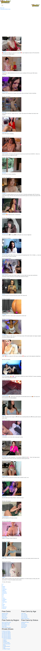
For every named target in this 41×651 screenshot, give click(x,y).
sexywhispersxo (5, 516)
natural (3, 587)
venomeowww (5, 91)
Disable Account (6, 646)
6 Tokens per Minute (6, 631)
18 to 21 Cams (24, 614)
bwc (3, 594)
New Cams (23, 627)
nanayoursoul (5, 455)
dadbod (3, 590)
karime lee (4, 375)
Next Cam (2, 7)
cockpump (4, 599)
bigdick (3, 586)
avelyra (3, 577)
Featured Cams (5, 613)
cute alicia (4, 557)
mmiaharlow (4, 213)
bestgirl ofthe (5, 476)
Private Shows (24, 624)
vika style (4, 51)
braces (3, 598)
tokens (3, 604)
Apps (4, 647)
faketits (3, 600)
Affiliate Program (6, 648)
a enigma (4, 71)
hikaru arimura (5, 233)
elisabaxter (4, 334)
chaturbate (4, 589)
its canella (4, 314)
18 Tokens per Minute (6, 633)
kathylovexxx (5, 132)
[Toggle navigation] (2, 5)
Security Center (6, 642)
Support (5, 640)
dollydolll (4, 415)
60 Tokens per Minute (6, 636)
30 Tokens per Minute (6, 634)
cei (2, 584)
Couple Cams (4, 617)
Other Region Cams (6, 623)
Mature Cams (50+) (25, 618)
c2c (3, 595)
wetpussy (4, 608)
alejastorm (4, 193)
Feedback (5, 641)
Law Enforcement (6, 643)
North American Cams (6, 622)
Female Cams (4, 614)
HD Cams (23, 623)
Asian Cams (4, 626)
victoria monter (5, 395)
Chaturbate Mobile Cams (5, 9)
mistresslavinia (5, 273)
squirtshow (4, 606)
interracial (4, 591)
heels (3, 605)
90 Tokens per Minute (6, 637)
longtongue (4, 601)
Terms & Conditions (7, 638)
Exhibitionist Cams (25, 622)
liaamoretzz (4, 536)
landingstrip (4, 593)
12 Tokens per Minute (6, 632)
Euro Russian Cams (6, 624)
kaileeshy (4, 172)
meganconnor (5, 354)
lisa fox (3, 294)
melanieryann (4, 152)
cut (2, 603)
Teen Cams (23, 613)
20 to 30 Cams (24, 616)
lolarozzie (4, 112)
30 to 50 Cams (24, 617)
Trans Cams (4, 618)
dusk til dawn (5, 253)
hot (2, 596)
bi (2, 585)
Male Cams (4, 616)
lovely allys (4, 435)
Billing (4, 645)
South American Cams (6, 627)
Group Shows (24, 626)
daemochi (4, 496)
